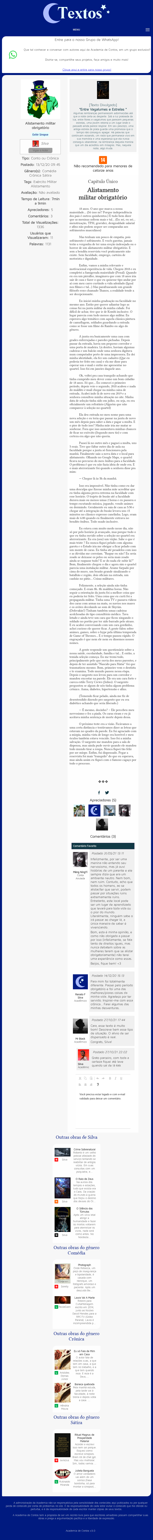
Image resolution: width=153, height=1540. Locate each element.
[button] (80, 1078)
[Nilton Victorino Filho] (79, 810)
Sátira (47, 175)
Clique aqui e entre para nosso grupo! (87, 69)
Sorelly (64, 1286)
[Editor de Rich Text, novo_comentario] (103, 1108)
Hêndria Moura (64, 1407)
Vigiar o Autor (40, 150)
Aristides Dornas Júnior (64, 1376)
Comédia (49, 171)
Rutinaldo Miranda (64, 1483)
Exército (39, 182)
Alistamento (40, 186)
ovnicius (64, 1460)
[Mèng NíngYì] (125, 810)
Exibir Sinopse (40, 134)
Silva (44, 143)
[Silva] (83, 1054)
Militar (52, 182)
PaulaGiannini (65, 1307)
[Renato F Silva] (94, 810)
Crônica (35, 175)
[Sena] (110, 810)
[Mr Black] (102, 824)
